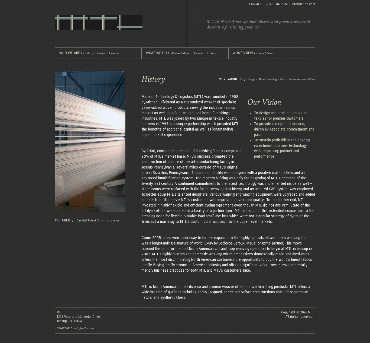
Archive (211, 53)
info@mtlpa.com (303, 4)
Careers (114, 53)
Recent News (264, 53)
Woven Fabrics (180, 53)
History (88, 53)
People (101, 53)
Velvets (198, 53)
